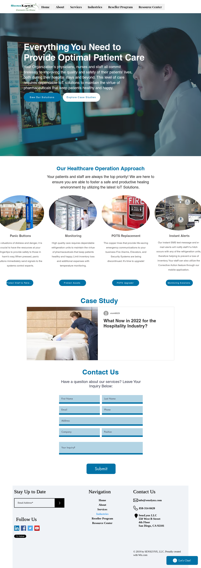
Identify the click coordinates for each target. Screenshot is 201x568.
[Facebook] (23, 528)
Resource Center (102, 523)
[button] (76, 7)
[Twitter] (30, 528)
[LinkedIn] (16, 528)
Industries (102, 513)
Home (102, 500)
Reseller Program (102, 518)
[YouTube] (37, 528)
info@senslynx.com (150, 500)
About (102, 504)
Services (102, 509)
